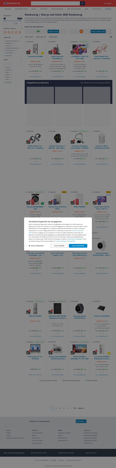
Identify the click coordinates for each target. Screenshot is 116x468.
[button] (36, 246)
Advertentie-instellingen (75, 239)
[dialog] (58, 234)
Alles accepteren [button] (78, 246)
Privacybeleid (71, 241)
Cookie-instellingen (61, 241)
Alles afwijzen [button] (59, 246)
